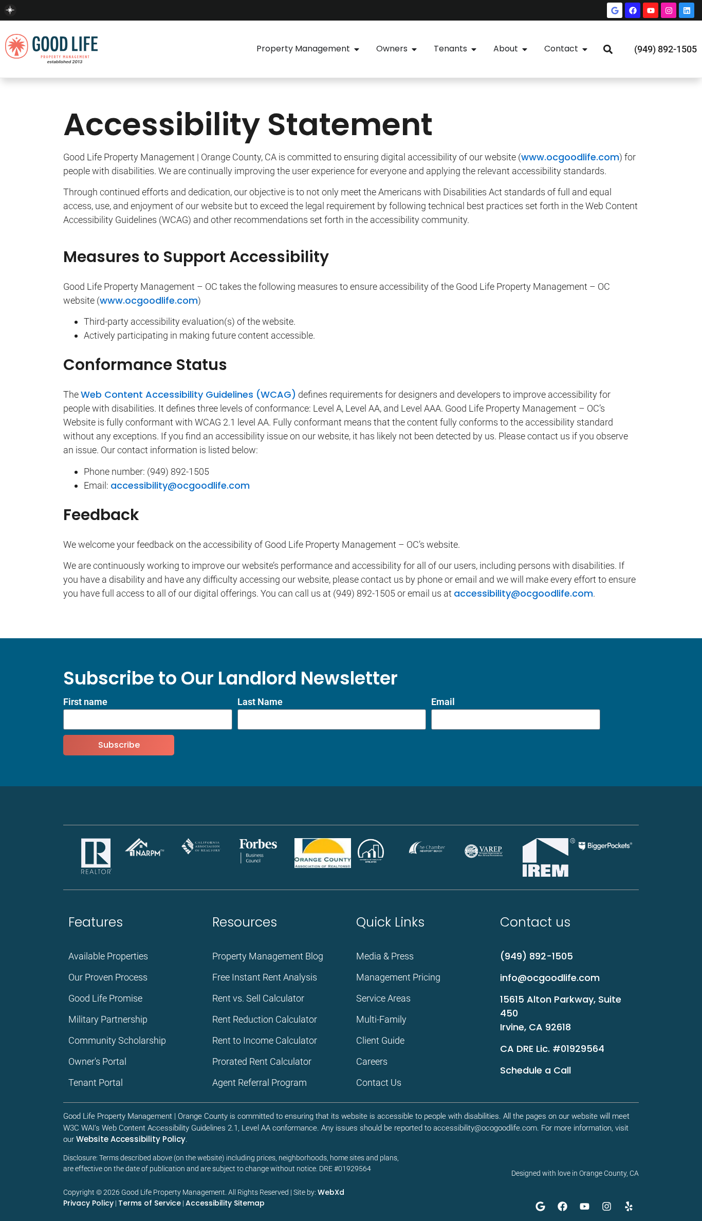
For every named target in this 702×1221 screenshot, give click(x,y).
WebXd (331, 1192)
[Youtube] (650, 10)
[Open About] (525, 49)
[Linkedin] (686, 10)
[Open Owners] (414, 49)
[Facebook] (632, 10)
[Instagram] (668, 10)
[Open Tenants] (474, 49)
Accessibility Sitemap (225, 1203)
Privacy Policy (88, 1203)
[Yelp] (629, 1206)
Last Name (260, 702)
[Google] (614, 10)
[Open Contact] (585, 49)
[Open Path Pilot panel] (10, 10)
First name (85, 702)
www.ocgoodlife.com (570, 157)
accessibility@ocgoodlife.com (180, 485)
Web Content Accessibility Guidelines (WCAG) (188, 394)
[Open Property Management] (357, 49)
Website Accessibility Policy (131, 1139)
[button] (607, 49)
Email (443, 702)
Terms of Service (149, 1203)
